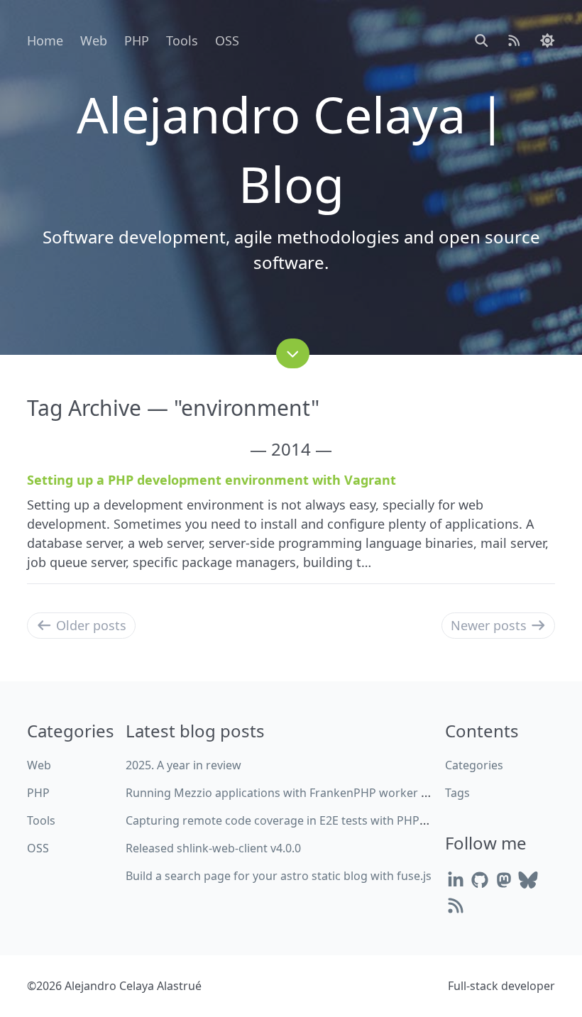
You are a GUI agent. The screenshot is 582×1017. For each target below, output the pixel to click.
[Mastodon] (504, 879)
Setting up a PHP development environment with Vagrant (211, 479)
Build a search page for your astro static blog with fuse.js (279, 876)
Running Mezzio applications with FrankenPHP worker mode (289, 793)
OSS (227, 40)
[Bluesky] (528, 879)
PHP (136, 40)
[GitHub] (479, 879)
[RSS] (455, 905)
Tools (182, 40)
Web (93, 40)
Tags (457, 793)
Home (45, 40)
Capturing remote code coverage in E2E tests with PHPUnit (284, 820)
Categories (474, 765)
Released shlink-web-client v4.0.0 (213, 848)
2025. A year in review (183, 765)
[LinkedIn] (455, 879)
